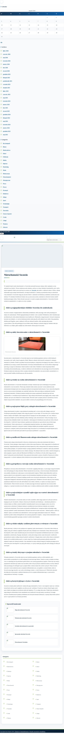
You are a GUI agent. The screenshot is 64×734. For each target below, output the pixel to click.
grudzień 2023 (6, 131)
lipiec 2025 (6, 91)
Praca (4, 183)
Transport (5, 207)
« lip (1, 42)
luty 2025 (5, 107)
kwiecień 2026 (6, 61)
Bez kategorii (6, 143)
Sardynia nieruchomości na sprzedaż (24, 626)
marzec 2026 (6, 64)
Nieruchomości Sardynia (21, 642)
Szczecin (34, 290)
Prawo (4, 187)
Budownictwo (6, 150)
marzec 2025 (6, 104)
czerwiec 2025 (6, 94)
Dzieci (4, 153)
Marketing (6, 167)
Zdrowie (5, 227)
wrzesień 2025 (6, 84)
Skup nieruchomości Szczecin (22, 610)
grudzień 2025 (6, 74)
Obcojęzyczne (6, 180)
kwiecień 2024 (6, 124)
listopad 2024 (6, 118)
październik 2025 (7, 81)
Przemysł (5, 190)
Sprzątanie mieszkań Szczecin (22, 634)
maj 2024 (5, 121)
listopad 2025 (6, 77)
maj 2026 (5, 57)
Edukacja (5, 157)
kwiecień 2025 (6, 101)
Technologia (6, 203)
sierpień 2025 (6, 87)
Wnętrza (5, 224)
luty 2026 (5, 67)
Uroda (4, 217)
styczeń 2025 (6, 111)
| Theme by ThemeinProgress (21, 731)
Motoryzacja (6, 173)
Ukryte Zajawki (7, 213)
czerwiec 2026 (6, 54)
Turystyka (5, 210)
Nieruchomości (7, 177)
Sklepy (5, 197)
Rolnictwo (5, 193)
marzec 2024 (6, 128)
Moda (4, 170)
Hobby (5, 160)
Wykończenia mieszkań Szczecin (23, 618)
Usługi (4, 220)
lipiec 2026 (6, 50)
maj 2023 (5, 134)
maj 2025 (5, 97)
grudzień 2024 (6, 114)
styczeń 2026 (6, 71)
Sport (4, 200)
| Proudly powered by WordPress (37, 731)
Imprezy (5, 163)
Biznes (4, 147)
